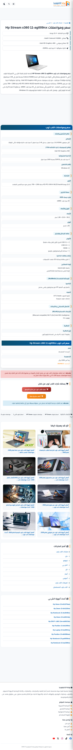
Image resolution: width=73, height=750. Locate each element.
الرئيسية (66, 23)
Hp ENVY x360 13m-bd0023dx (59, 621)
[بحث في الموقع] (9, 4)
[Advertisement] (36, 15)
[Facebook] (70, 738)
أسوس (65, 578)
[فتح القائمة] (13, 4)
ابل (66, 569)
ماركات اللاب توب (57, 23)
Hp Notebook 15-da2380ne (60, 643)
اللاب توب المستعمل (60, 587)
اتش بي (48, 23)
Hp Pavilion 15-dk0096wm (61, 634)
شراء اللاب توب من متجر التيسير (35, 389)
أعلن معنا (67, 726)
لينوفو (65, 560)
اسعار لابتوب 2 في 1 (18, 414)
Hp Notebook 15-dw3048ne (60, 613)
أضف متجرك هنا (35, 396)
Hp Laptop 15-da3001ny (61, 630)
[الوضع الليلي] (4, 4)
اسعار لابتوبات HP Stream (52, 414)
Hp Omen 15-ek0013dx (62, 617)
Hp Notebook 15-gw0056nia (60, 638)
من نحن (67, 723)
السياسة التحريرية (64, 705)
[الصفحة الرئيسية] (43, 4)
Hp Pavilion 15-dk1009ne (61, 626)
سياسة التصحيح (65, 708)
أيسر (66, 573)
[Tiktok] (66, 738)
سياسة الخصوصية (64, 711)
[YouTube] (54, 738)
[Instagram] (62, 738)
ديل (66, 556)
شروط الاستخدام (64, 714)
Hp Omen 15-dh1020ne (62, 608)
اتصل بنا (67, 729)
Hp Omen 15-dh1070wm (61, 604)
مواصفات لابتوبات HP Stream (34, 414)
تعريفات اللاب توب (61, 582)
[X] (58, 738)
